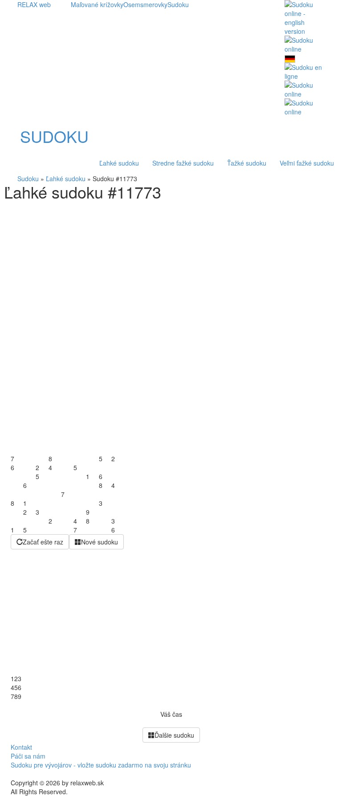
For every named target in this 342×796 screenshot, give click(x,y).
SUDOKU (54, 136)
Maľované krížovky (97, 4)
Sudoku (178, 4)
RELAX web (34, 4)
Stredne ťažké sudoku (183, 162)
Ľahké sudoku (119, 162)
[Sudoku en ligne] (305, 70)
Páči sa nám (28, 755)
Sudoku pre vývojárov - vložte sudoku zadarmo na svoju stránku (101, 764)
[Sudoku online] (305, 43)
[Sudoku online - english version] (305, 16)
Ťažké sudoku (246, 162)
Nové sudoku (99, 541)
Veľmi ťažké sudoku (307, 162)
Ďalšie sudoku (174, 735)
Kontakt (21, 747)
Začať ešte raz (43, 541)
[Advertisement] (171, 267)
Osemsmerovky (145, 4)
